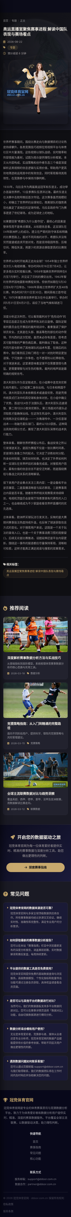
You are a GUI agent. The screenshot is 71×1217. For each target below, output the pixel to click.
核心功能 (35, 1158)
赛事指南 (35, 1147)
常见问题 (35, 1153)
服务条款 (8, 1211)
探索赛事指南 (38, 867)
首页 (5, 20)
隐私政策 (8, 1204)
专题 (14, 20)
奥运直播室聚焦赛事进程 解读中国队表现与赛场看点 (35, 572)
